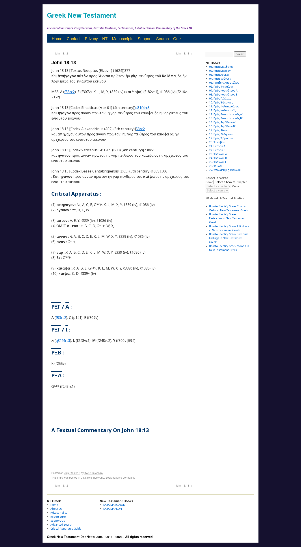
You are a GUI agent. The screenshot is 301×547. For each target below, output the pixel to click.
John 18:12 (59, 53)
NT (105, 38)
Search (162, 38)
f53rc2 (69, 91)
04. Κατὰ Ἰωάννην (92, 477)
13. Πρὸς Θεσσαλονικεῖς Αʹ (226, 114)
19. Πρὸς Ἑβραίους (221, 138)
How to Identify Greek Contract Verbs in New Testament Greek (228, 208)
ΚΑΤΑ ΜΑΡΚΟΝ (112, 509)
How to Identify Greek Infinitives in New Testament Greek (229, 228)
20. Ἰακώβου (217, 142)
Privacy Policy (58, 513)
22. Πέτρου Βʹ (217, 150)
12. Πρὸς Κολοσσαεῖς (222, 110)
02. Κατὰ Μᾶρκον (219, 71)
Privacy (91, 38)
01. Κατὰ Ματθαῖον (221, 67)
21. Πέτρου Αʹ (217, 146)
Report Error (58, 517)
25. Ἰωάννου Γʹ (218, 162)
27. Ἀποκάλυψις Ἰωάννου (225, 170)
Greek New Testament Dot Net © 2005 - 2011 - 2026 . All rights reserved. (100, 536)
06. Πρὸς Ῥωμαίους (221, 86)
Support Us (57, 521)
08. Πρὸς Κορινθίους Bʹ (223, 94)
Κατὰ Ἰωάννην (93, 473)
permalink (129, 477)
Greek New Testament (81, 15)
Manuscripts (122, 38)
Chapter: (242, 182)
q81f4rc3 (142, 107)
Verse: (236, 186)
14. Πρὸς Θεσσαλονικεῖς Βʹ (226, 118)
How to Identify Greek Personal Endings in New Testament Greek (228, 238)
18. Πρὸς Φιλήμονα (221, 134)
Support (145, 38)
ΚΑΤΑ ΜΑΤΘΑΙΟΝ (114, 505)
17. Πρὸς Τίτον (218, 130)
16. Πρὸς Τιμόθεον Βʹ (222, 126)
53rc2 (140, 128)
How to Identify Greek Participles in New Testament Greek (227, 218)
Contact (73, 38)
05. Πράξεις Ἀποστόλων (224, 82)
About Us (56, 509)
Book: (209, 182)
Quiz (177, 38)
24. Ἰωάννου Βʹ (218, 158)
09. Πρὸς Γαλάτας (220, 98)
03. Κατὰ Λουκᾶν (219, 75)
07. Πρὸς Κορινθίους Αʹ (223, 90)
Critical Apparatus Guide (65, 528)
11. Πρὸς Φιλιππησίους (223, 106)
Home (57, 38)
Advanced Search (61, 524)
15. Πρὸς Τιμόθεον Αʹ (222, 122)
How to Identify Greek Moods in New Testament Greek (229, 248)
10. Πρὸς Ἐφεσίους (221, 102)
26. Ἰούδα (215, 166)
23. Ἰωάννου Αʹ (218, 154)
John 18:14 (184, 53)
